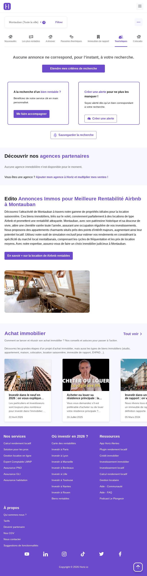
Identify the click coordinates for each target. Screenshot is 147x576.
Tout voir (131, 334)
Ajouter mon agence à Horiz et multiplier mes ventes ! (72, 177)
